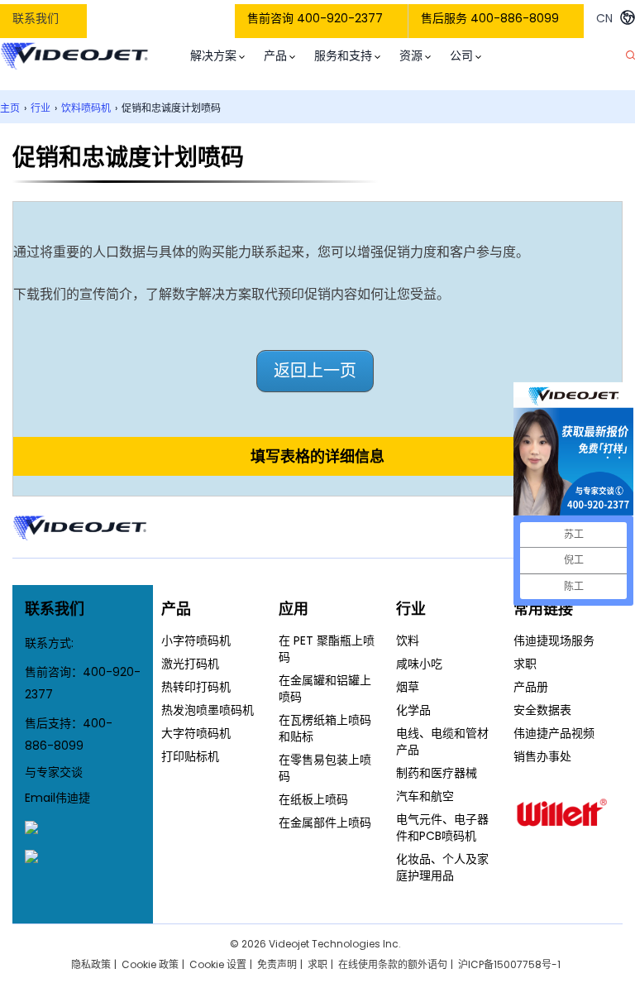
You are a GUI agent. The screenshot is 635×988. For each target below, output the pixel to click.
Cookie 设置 (217, 964)
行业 (40, 108)
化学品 (413, 710)
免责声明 (277, 964)
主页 (10, 108)
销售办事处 (542, 756)
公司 (461, 55)
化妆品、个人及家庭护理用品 (442, 867)
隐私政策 (91, 964)
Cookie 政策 (150, 964)
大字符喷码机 (196, 733)
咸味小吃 (419, 663)
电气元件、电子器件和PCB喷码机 (442, 827)
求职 (525, 663)
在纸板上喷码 (313, 799)
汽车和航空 (425, 796)
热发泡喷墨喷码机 (207, 710)
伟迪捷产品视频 (553, 733)
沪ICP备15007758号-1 (509, 964)
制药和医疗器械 (436, 773)
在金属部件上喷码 (325, 822)
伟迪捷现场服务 (553, 640)
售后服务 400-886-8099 (490, 18)
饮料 (407, 640)
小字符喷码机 (196, 640)
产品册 (530, 687)
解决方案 (213, 55)
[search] (630, 55)
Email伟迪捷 (57, 797)
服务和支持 (343, 55)
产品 (275, 55)
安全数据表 (542, 710)
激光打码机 (190, 663)
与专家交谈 (54, 772)
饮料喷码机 (86, 108)
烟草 (407, 687)
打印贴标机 (190, 756)
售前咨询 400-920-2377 (315, 18)
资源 (411, 55)
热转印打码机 (196, 687)
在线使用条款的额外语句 (392, 964)
